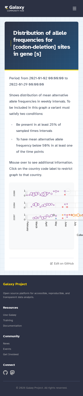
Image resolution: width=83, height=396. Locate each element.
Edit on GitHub (64, 263)
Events (7, 349)
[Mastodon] (12, 372)
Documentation (12, 325)
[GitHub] (5, 372)
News (6, 343)
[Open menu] (74, 8)
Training (8, 320)
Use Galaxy (9, 315)
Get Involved (11, 354)
